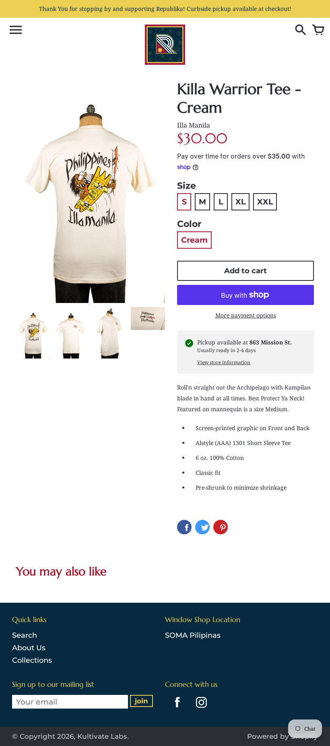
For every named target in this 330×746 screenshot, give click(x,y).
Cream (194, 240)
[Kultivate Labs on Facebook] (175, 709)
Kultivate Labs (102, 736)
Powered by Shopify (282, 736)
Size (186, 185)
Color (189, 223)
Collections (32, 660)
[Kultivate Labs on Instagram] (200, 709)
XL (240, 201)
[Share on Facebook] (184, 527)
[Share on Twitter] (202, 527)
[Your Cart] (316, 31)
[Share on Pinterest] (220, 527)
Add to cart (245, 270)
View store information (223, 362)
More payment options (245, 315)
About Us (28, 647)
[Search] (299, 31)
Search (24, 635)
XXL (265, 201)
